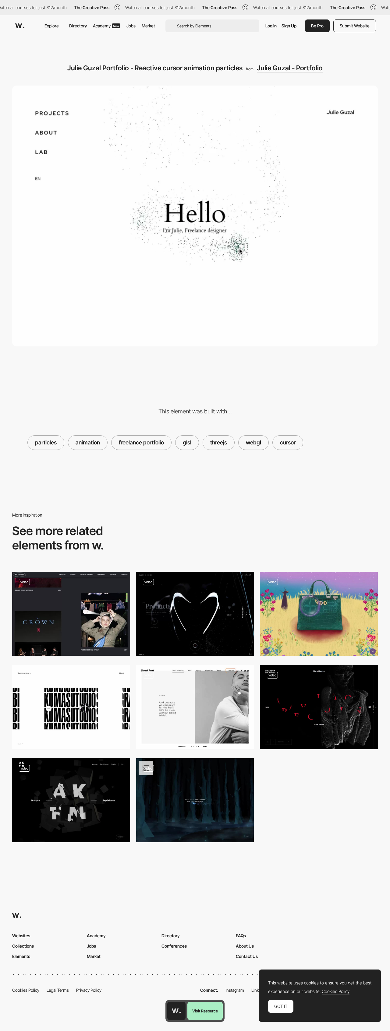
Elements (21, 956)
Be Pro (317, 25)
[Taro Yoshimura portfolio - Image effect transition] (71, 707)
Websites (21, 935)
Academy (106, 25)
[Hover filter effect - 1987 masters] (71, 614)
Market (148, 25)
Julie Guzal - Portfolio (290, 68)
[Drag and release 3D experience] (195, 800)
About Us (245, 946)
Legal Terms (58, 990)
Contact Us (247, 956)
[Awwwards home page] (176, 1011)
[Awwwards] (19, 25)
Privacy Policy (88, 990)
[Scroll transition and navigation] (195, 614)
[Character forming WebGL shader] (319, 707)
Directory (78, 25)
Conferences (174, 946)
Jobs (131, 25)
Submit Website (355, 25)
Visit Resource (205, 1010)
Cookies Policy (25, 990)
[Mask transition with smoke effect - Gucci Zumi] (319, 614)
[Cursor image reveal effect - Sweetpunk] (195, 707)
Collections (23, 946)
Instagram (234, 990)
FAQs (241, 935)
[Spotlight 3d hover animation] (71, 800)
